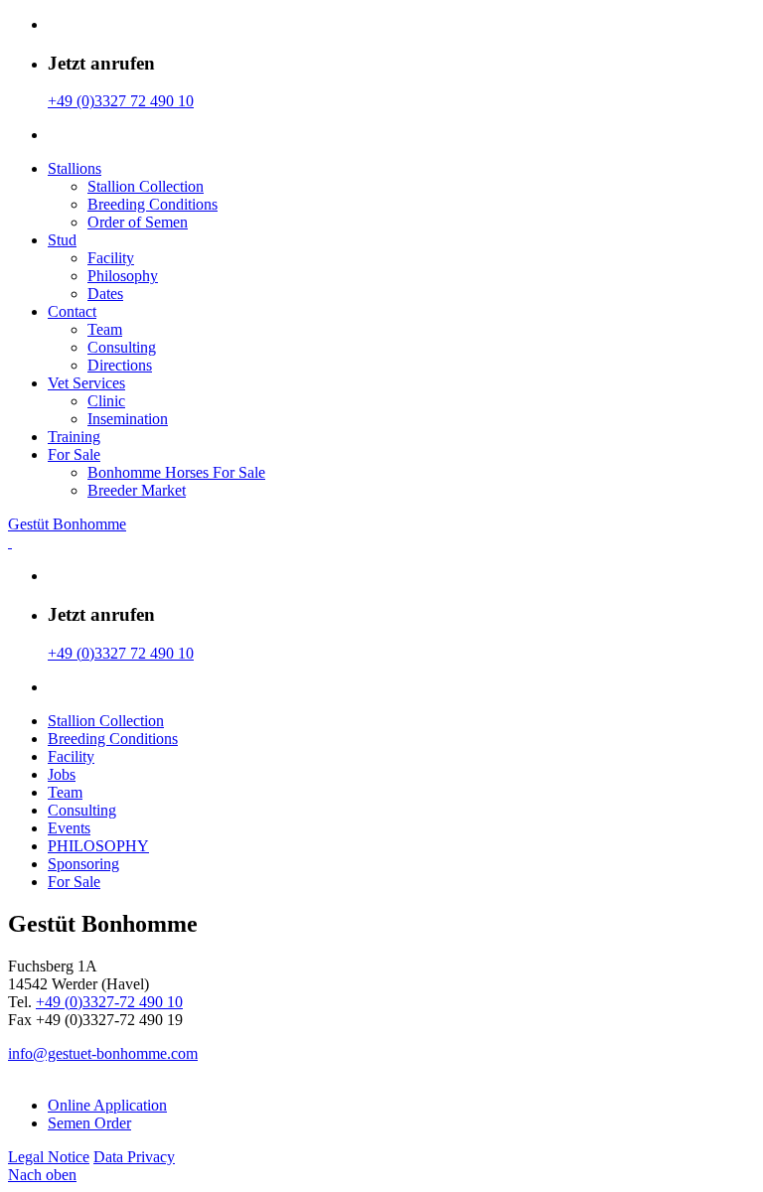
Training (74, 436)
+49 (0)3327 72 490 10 (121, 100)
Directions (119, 365)
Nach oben (42, 1174)
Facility (110, 257)
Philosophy (122, 275)
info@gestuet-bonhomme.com (103, 1053)
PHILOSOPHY (98, 845)
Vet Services (86, 382)
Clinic (106, 400)
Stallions (74, 168)
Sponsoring (83, 863)
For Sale (74, 454)
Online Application (107, 1105)
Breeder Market (136, 490)
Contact (72, 311)
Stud (62, 239)
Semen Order (89, 1123)
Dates (105, 293)
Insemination (127, 418)
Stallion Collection (145, 186)
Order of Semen (137, 222)
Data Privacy (134, 1156)
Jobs (62, 774)
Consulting (121, 347)
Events (69, 828)
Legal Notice (48, 1156)
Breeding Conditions (152, 204)
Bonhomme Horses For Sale (176, 472)
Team (104, 329)
